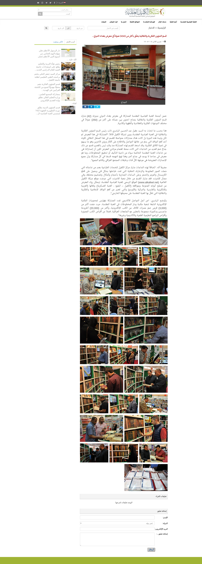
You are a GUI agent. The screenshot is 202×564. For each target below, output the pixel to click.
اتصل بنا (123, 21)
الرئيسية (161, 28)
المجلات (103, 21)
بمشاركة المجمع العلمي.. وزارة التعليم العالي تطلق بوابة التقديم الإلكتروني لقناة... (57, 99)
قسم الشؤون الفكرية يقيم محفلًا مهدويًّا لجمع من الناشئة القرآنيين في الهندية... (47, 86)
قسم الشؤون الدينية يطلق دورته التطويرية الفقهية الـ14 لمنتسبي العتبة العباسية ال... (47, 110)
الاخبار (152, 28)
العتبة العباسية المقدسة (188, 21)
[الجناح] (123, 72)
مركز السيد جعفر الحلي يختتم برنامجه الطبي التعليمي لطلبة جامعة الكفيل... (47, 76)
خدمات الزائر (162, 21)
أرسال (151, 550)
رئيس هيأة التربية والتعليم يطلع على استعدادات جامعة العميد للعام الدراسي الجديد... (47, 66)
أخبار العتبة (173, 21)
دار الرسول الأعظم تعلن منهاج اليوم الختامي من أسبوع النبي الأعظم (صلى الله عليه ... (57, 55)
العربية (61, 3)
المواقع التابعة (135, 21)
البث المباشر (113, 21)
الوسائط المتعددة (149, 21)
